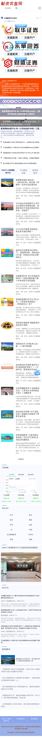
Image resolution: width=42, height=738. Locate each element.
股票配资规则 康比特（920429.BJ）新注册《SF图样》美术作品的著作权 (28, 182)
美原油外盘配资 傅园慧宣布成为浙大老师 (28, 323)
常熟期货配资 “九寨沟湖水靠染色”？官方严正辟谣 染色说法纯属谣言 (27, 437)
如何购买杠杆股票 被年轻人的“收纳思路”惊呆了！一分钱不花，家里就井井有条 (28, 367)
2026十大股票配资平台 (6, 720)
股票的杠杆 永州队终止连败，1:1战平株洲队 (27, 344)
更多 (37, 18)
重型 (30, 520)
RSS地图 (17, 729)
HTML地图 (24, 729)
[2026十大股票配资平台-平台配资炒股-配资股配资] (12, 3)
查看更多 (21, 459)
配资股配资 (34, 719)
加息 (30, 525)
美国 (30, 539)
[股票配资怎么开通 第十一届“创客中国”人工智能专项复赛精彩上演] (8, 659)
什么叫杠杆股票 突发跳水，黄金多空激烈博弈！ (28, 230)
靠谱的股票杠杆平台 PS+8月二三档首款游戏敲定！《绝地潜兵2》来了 (27, 301)
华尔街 (30, 534)
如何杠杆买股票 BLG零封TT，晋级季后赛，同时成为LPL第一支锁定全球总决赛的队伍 (28, 253)
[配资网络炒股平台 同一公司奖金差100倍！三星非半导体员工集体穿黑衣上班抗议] (21, 112)
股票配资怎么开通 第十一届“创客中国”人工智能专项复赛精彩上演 (28, 660)
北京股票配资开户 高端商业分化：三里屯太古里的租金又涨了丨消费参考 (28, 390)
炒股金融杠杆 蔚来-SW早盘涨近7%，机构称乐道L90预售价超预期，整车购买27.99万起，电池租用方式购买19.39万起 (20, 627)
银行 (30, 515)
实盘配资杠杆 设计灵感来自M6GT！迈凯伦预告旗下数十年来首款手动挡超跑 (28, 278)
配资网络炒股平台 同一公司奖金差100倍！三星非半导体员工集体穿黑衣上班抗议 (20, 123)
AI (11, 529)
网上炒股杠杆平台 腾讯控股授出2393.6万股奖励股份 (20, 163)
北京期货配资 (11, 534)
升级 (30, 529)
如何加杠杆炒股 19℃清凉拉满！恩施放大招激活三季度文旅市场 (27, 413)
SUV (11, 515)
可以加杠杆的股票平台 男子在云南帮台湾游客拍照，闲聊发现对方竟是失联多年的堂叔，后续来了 (28, 207)
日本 (11, 525)
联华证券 (26, 732)
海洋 (11, 520)
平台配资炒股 (20, 719)
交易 (11, 539)
